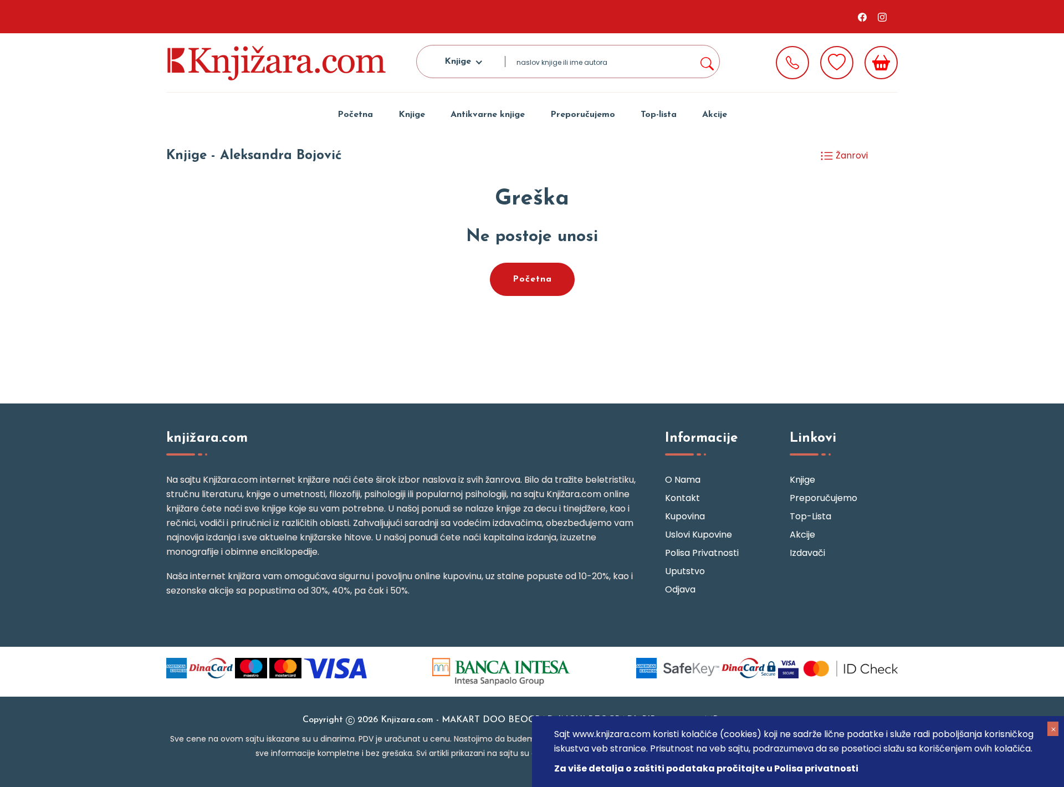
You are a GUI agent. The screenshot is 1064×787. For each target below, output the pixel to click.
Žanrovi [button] (850, 155)
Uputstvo (685, 571)
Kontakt (682, 498)
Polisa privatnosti (702, 552)
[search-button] (706, 61)
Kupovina (685, 516)
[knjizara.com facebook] (862, 16)
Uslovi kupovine (698, 534)
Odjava (680, 589)
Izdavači (807, 552)
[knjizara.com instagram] (882, 16)
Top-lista (659, 114)
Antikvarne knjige (488, 114)
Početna (355, 114)
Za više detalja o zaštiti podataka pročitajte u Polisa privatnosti (706, 768)
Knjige (411, 114)
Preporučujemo (582, 114)
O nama (682, 479)
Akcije (714, 114)
